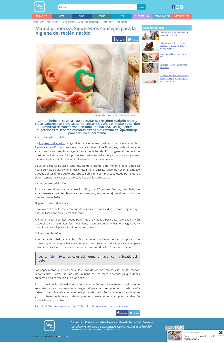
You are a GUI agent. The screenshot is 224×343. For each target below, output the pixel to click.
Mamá (98, 306)
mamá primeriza (110, 306)
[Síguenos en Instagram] (177, 7)
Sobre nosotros (77, 322)
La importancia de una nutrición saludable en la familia (174, 33)
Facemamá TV (142, 16)
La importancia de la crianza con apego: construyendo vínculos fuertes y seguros (174, 46)
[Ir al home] (39, 12)
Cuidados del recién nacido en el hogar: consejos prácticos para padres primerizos (174, 78)
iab (59, 336)
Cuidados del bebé (86, 306)
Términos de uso (91, 322)
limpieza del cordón (52, 143)
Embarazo (41, 16)
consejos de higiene (68, 306)
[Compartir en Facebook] (119, 40)
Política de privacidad (108, 322)
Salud (102, 16)
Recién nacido (125, 306)
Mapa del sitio (125, 322)
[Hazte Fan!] (173, 7)
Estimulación (162, 16)
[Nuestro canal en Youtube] (181, 7)
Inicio (35, 21)
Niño (82, 16)
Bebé (61, 16)
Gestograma (182, 16)
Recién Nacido (53, 21)
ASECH (68, 336)
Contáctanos (148, 322)
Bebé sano (53, 306)
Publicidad (137, 322)
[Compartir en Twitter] (133, 40)
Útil (122, 16)
